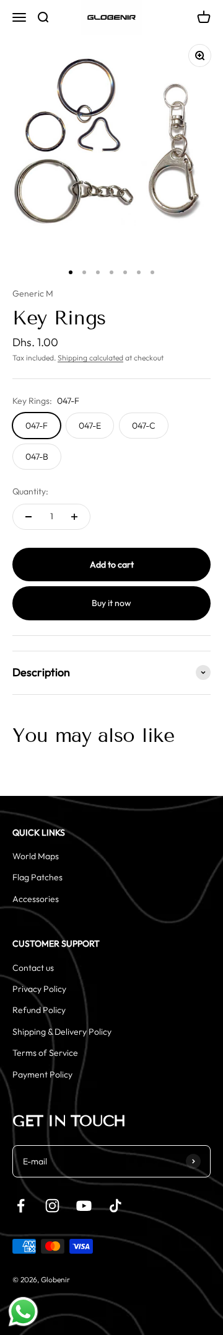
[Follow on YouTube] (84, 1205)
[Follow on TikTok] (115, 1205)
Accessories (35, 898)
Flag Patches (37, 877)
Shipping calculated (90, 357)
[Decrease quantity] (28, 516)
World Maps (35, 856)
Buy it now (111, 603)
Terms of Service (45, 1052)
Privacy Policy (39, 988)
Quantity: (30, 491)
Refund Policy (39, 1010)
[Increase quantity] (74, 516)
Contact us (33, 967)
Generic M (32, 293)
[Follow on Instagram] (52, 1205)
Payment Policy (42, 1074)
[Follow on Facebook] (20, 1205)
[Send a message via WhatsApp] (23, 1312)
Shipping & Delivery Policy (62, 1031)
